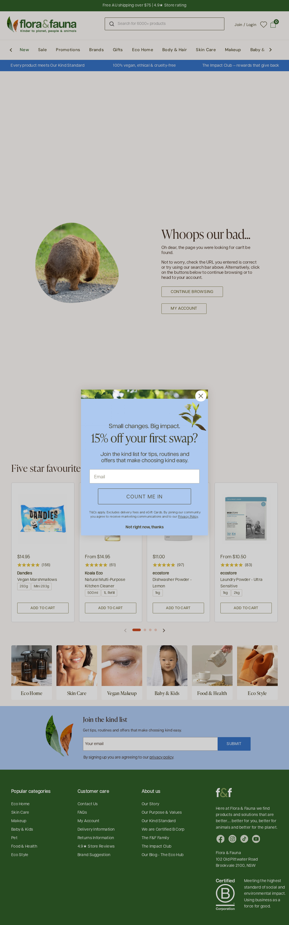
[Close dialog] (201, 396)
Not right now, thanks (145, 526)
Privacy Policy (188, 516)
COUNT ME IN (144, 496)
